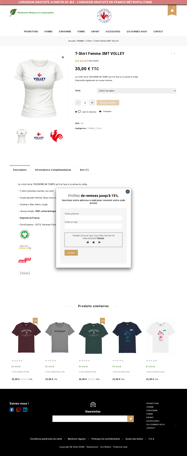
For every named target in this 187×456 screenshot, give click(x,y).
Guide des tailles (134, 439)
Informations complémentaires (53, 169)
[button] (63, 57)
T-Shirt (89, 41)
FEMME (81, 31)
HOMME (48, 31)
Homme (108, 80)
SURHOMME (65, 31)
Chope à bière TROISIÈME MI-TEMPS (174, 55)
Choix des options (33, 331)
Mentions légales (77, 439)
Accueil (71, 41)
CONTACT (158, 31)
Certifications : (27, 224)
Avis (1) (84, 169)
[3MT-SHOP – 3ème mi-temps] (104, 15)
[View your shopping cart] (173, 12)
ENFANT (95, 31)
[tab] (19, 170)
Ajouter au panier (108, 102)
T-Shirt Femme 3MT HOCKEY (171, 55)
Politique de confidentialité (105, 439)
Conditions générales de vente (46, 439)
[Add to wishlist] (26, 331)
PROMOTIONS (31, 31)
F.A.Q (151, 439)
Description (20, 169)
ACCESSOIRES (113, 31)
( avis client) (92, 61)
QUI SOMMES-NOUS (137, 31)
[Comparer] (20, 331)
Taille (78, 91)
